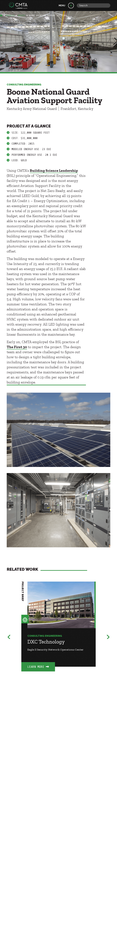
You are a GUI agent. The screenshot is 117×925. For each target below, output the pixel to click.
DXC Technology (46, 642)
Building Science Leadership (54, 170)
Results (10, 15)
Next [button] (107, 636)
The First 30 (17, 347)
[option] (58, 631)
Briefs (21, 15)
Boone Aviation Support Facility (48, 15)
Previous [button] (9, 636)
